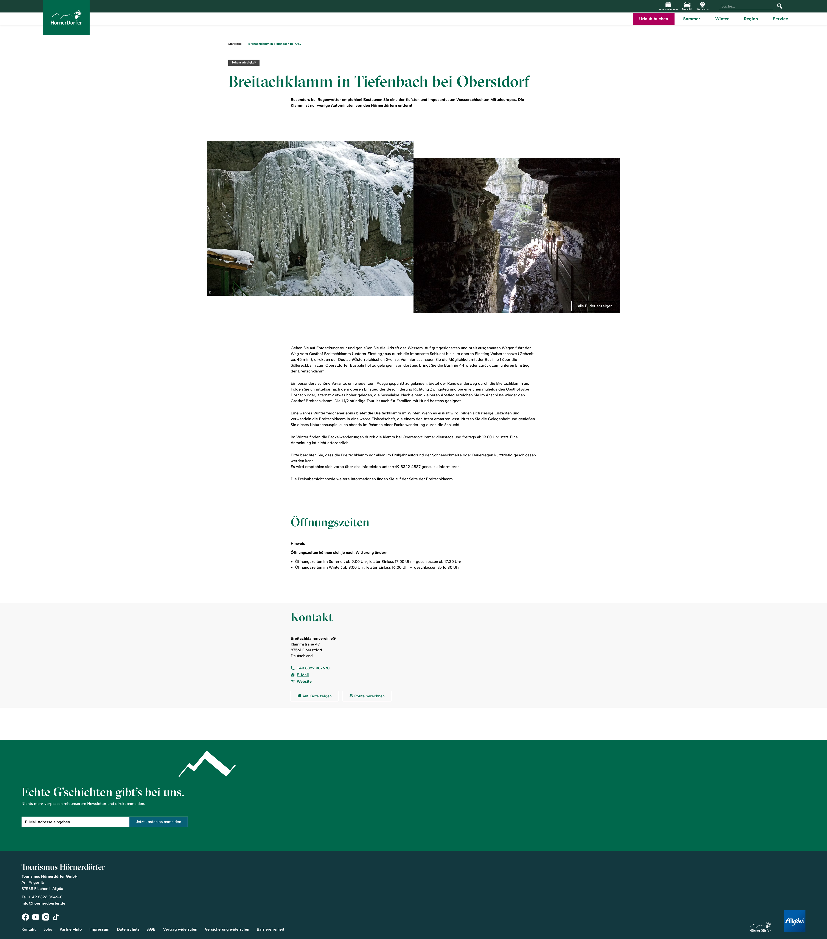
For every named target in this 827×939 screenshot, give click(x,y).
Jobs (47, 929)
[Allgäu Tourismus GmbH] (794, 921)
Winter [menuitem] (722, 18)
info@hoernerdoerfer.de (43, 903)
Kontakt (29, 929)
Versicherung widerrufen (227, 929)
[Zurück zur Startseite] (66, 17)
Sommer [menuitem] (691, 18)
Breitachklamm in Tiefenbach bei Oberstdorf (275, 44)
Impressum (99, 929)
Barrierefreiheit (270, 929)
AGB (151, 929)
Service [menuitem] (780, 18)
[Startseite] (760, 927)
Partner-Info (71, 929)
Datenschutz (128, 929)
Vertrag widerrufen (180, 929)
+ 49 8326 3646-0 (45, 897)
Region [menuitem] (751, 18)
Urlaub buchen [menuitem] (653, 18)
